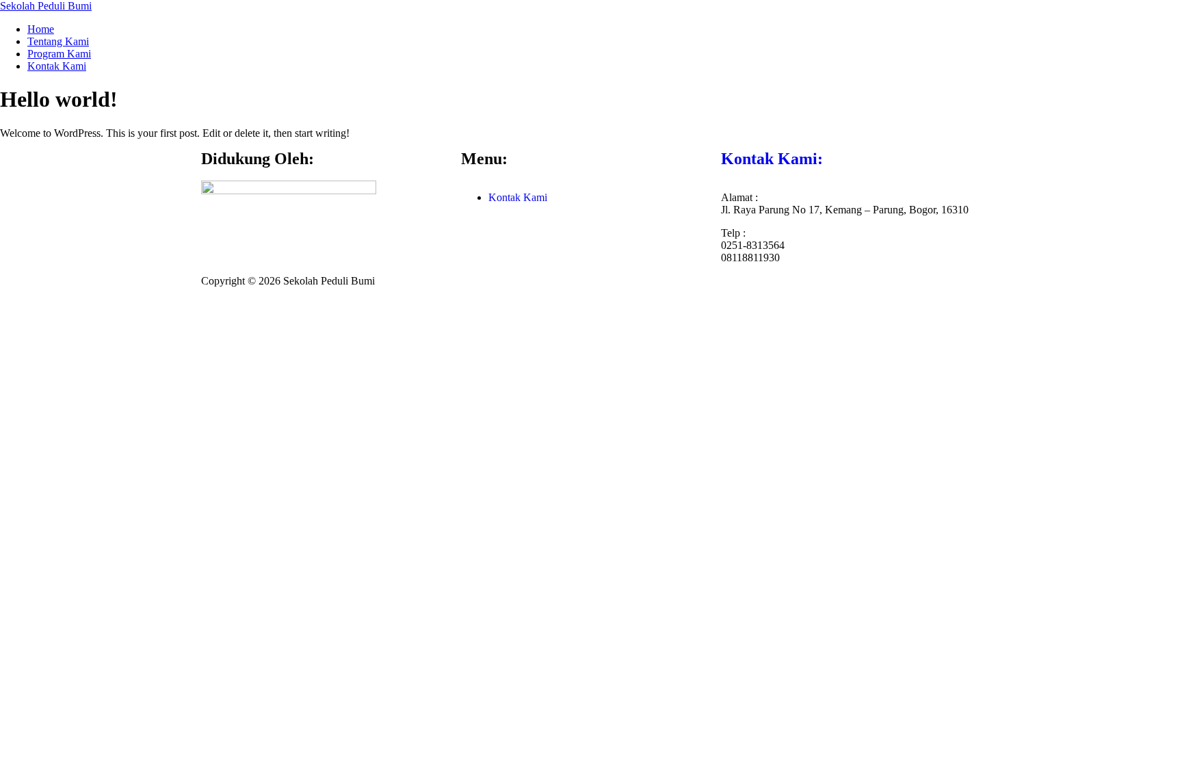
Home (40, 29)
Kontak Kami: (772, 159)
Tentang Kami (58, 41)
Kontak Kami (56, 66)
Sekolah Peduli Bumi (46, 6)
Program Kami (59, 54)
